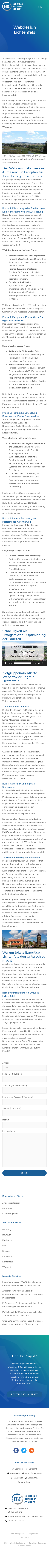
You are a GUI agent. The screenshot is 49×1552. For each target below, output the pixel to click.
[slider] (22, 663)
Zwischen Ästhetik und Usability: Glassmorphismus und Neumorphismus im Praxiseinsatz (22, 1294)
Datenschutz (24, 1538)
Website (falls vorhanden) (14, 1085)
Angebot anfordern (11, 1203)
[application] (24, 653)
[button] (24, 653)
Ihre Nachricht (8, 1131)
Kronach (6, 1251)
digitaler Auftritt (25, 179)
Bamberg (6, 1229)
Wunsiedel (7, 1267)
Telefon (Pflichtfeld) (11, 1108)
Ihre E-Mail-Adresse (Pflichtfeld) (17, 1097)
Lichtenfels (7, 1261)
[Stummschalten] (39, 663)
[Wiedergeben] (5, 663)
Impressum (33, 1534)
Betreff (5, 1119)
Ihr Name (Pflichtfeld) (12, 1074)
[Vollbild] (43, 663)
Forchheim (7, 1240)
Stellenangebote (10, 1213)
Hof (4, 1245)
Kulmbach (7, 1256)
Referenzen (7, 1208)
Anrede (5, 1062)
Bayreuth (6, 1234)
